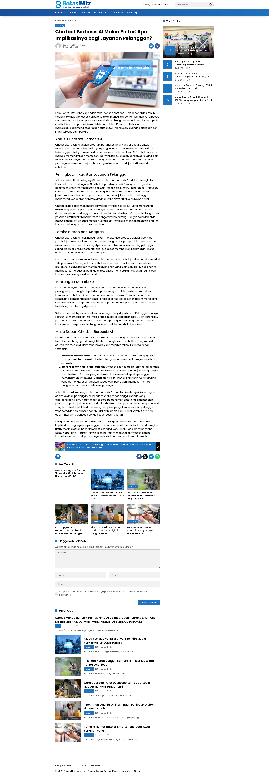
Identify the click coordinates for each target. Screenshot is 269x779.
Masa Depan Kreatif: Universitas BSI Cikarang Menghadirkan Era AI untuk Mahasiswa (194, 99)
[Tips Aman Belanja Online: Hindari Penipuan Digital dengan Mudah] (107, 514)
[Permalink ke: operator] (58, 46)
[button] (211, 4)
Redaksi (95, 765)
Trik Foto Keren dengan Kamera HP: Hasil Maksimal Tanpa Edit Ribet (142, 495)
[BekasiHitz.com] (75, 4)
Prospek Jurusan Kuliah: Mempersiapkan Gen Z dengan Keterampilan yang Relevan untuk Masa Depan (194, 75)
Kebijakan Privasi (64, 765)
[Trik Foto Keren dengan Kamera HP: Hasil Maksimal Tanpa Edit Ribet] (143, 479)
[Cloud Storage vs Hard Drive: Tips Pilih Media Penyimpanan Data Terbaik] (107, 479)
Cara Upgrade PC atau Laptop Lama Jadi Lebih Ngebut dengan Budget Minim (68, 530)
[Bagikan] (157, 46)
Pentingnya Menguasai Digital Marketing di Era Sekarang (191, 63)
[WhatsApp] (157, 456)
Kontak (82, 765)
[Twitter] (145, 456)
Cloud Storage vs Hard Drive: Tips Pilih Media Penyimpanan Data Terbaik (107, 495)
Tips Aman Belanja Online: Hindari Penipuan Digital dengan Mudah (105, 530)
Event (58, 626)
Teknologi (60, 25)
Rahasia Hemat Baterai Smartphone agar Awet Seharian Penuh (140, 530)
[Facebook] (139, 456)
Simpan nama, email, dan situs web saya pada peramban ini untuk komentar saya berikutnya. (104, 593)
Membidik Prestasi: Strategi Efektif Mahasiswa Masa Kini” (194, 87)
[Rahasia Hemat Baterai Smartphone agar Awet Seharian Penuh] (143, 514)
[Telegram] (151, 456)
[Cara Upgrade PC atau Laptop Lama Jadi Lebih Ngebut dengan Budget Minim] (71, 514)
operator (66, 45)
